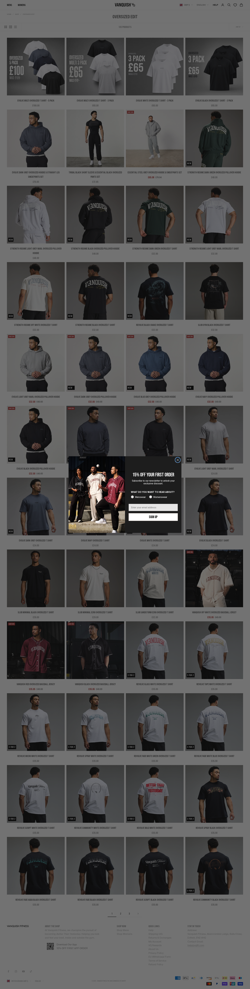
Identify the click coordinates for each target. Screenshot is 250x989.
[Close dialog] (177, 459)
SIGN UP (153, 517)
